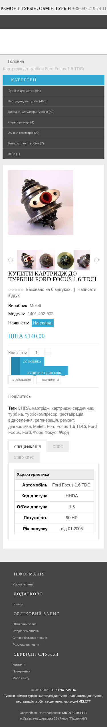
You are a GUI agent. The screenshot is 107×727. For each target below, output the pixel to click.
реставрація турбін (29, 701)
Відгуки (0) (24, 457)
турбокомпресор (41, 414)
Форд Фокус (44, 432)
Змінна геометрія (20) (24, 132)
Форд (64, 432)
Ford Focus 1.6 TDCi (66, 426)
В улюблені (21, 379)
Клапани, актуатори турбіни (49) (31, 111)
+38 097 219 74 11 (89, 8)
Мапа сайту (21, 678)
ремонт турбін (26, 695)
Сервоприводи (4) (21, 122)
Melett (35, 305)
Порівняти (50, 379)
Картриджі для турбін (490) (27, 101)
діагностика (19, 426)
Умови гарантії (23, 584)
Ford (26, 432)
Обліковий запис (25, 624)
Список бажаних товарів (30, 637)
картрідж (40, 408)
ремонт (67, 420)
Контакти (19, 664)
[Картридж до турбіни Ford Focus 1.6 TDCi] (25, 260)
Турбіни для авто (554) (24, 90)
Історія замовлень (26, 631)
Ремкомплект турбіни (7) (26, 143)
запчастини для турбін (85, 695)
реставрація (71, 414)
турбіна (15, 414)
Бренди (18, 604)
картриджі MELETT (77, 701)
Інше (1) (14, 154)
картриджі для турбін (53, 695)
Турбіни (9, 695)
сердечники (53, 701)
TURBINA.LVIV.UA (63, 690)
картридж (61, 408)
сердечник (82, 408)
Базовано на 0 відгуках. (49, 289)
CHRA (24, 408)
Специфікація (27, 447)
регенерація (46, 420)
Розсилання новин (26, 644)
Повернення (21, 671)
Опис (58, 447)
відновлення (20, 420)
